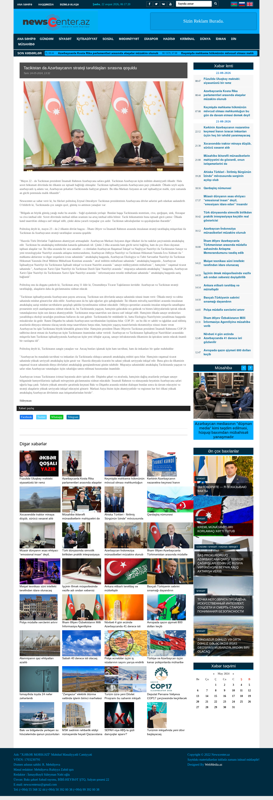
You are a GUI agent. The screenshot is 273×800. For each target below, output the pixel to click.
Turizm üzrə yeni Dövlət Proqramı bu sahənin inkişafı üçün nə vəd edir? (123, 698)
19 (249, 696)
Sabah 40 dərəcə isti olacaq (79, 658)
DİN (233, 39)
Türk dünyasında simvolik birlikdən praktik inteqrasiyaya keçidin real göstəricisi (81, 554)
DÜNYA (205, 39)
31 (233, 707)
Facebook (26, 417)
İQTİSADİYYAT (87, 39)
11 (241, 690)
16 (224, 696)
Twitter (41, 417)
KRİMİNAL (187, 39)
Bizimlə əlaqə (69, 4)
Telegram (73, 417)
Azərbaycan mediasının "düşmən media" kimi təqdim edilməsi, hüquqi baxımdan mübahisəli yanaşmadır (223, 430)
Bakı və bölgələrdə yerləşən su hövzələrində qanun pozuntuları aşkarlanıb (40, 734)
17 (233, 696)
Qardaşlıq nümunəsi (160, 514)
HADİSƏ (169, 39)
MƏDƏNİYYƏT (129, 39)
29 (215, 707)
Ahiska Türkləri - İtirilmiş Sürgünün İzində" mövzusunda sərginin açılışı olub (124, 518)
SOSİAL (108, 39)
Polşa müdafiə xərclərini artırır (39, 622)
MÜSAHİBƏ (26, 44)
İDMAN (221, 39)
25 (241, 701)
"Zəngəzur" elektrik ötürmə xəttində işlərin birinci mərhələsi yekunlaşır (82, 698)
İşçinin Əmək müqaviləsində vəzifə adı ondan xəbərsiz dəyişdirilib (80, 590)
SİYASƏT (65, 39)
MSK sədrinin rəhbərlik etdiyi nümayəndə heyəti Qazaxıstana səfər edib (82, 734)
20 (197, 701)
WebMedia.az (213, 764)
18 (241, 696)
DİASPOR (151, 39)
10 (233, 690)
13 (197, 696)
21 (206, 701)
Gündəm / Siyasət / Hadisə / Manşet (217, 547)
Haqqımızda (46, 4)
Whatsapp (56, 417)
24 (233, 701)
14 (206, 696)
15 (215, 696)
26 (249, 701)
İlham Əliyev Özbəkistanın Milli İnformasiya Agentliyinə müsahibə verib (81, 626)
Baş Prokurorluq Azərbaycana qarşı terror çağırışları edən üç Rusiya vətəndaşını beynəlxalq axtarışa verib (220, 563)
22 (215, 701)
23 (224, 701)
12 (249, 690)
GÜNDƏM (47, 39)
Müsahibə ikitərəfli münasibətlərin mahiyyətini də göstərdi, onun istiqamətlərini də (82, 518)
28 (206, 707)
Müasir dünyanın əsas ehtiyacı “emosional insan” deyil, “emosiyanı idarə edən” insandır (40, 554)
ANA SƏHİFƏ (26, 39)
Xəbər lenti (223, 66)
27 (197, 707)
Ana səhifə (24, 4)
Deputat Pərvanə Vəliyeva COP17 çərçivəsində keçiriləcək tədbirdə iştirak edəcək (167, 698)
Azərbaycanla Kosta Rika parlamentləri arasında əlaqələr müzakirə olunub (83, 53)
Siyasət (200, 478)
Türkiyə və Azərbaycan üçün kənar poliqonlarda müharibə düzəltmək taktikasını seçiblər (165, 662)
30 (224, 707)
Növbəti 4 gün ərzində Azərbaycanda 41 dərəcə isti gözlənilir (122, 626)
